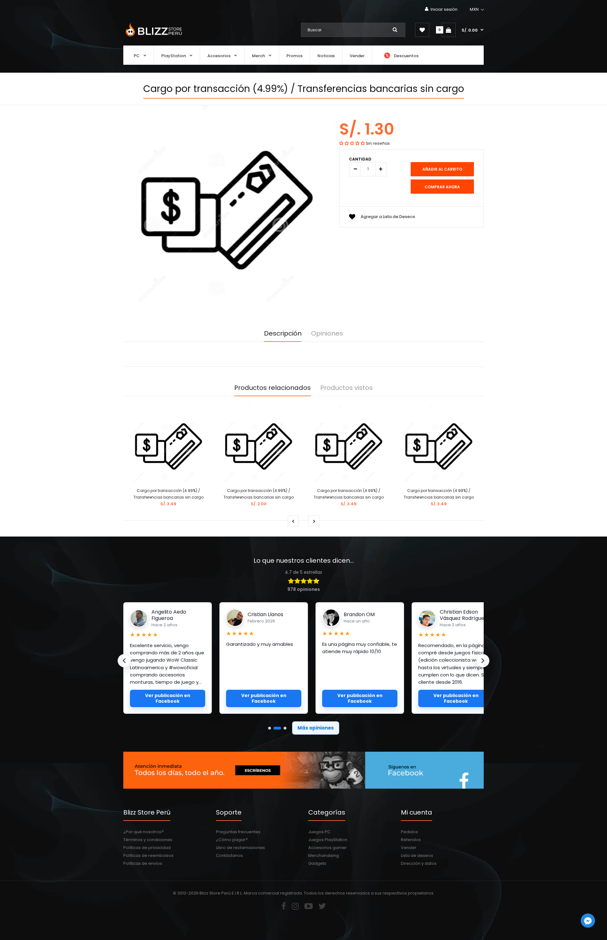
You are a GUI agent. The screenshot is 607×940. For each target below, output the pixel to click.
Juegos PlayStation (327, 840)
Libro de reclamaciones (240, 848)
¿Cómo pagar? (232, 840)
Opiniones (327, 333)
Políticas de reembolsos (148, 855)
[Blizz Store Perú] (152, 37)
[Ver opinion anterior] (124, 660)
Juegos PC (319, 832)
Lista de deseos (417, 855)
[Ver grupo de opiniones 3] (285, 728)
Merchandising (323, 855)
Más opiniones (315, 728)
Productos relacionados (272, 387)
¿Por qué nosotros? (143, 832)
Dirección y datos (419, 863)
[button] (477, 9)
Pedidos (409, 832)
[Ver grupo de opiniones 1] (269, 728)
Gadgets (317, 863)
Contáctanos (229, 855)
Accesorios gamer (327, 848)
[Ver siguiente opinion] (482, 660)
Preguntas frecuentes (238, 832)
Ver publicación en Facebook (167, 698)
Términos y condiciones (147, 840)
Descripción (283, 333)
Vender (408, 848)
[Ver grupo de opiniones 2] (277, 728)
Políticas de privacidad (147, 848)
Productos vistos (346, 387)
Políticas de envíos (142, 863)
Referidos (411, 840)
